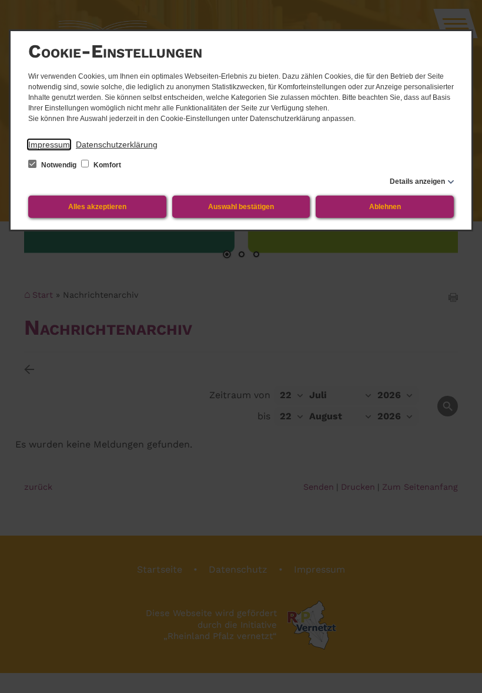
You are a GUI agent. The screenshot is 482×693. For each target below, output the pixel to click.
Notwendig (58, 165)
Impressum (49, 144)
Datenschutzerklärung (117, 144)
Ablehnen (385, 207)
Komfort (106, 165)
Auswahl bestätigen (241, 207)
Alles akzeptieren (97, 207)
